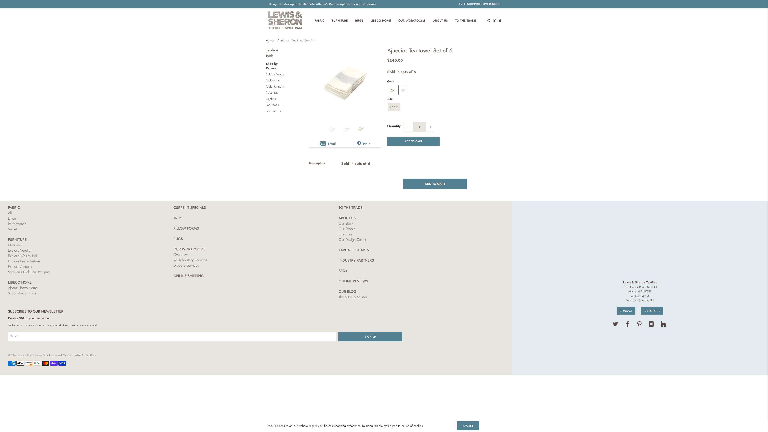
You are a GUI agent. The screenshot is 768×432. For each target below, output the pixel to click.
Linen (12, 218)
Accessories (273, 111)
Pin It (366, 143)
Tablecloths (272, 80)
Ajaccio (270, 40)
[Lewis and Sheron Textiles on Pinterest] (639, 326)
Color (390, 81)
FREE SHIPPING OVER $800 (479, 4)
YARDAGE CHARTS (354, 250)
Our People (347, 228)
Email (332, 143)
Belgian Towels (275, 74)
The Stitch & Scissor (353, 297)
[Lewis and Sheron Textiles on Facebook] (627, 326)
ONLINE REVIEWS (353, 281)
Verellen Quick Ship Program (29, 272)
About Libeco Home (23, 287)
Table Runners (275, 86)
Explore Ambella (20, 266)
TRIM (177, 218)
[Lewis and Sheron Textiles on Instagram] (651, 326)
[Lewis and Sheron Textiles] (285, 20)
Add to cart (413, 141)
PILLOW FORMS (186, 228)
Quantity (394, 126)
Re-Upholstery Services (190, 260)
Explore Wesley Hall (23, 255)
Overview (15, 245)
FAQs (343, 270)
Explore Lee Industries (24, 261)
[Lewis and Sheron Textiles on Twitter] (615, 326)
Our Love (345, 234)
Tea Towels (272, 105)
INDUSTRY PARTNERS (356, 260)
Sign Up (370, 337)
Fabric (319, 20)
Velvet (12, 229)
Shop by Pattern (272, 66)
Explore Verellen (20, 250)
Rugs (359, 20)
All (10, 213)
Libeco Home (381, 20)
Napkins (271, 99)
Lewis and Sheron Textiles (29, 355)
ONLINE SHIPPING (188, 275)
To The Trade (465, 20)
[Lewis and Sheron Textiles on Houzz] (663, 326)
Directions (652, 311)
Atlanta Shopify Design (86, 355)
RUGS (178, 238)
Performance (17, 223)
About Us (440, 20)
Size (390, 98)
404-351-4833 (640, 296)
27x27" (394, 107)
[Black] (392, 90)
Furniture (340, 20)
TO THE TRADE (350, 207)
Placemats (272, 92)
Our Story (346, 223)
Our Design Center (352, 239)
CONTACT (626, 311)
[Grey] (403, 90)
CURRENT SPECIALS (189, 207)
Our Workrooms (412, 20)
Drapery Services (186, 265)
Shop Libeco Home (22, 293)
